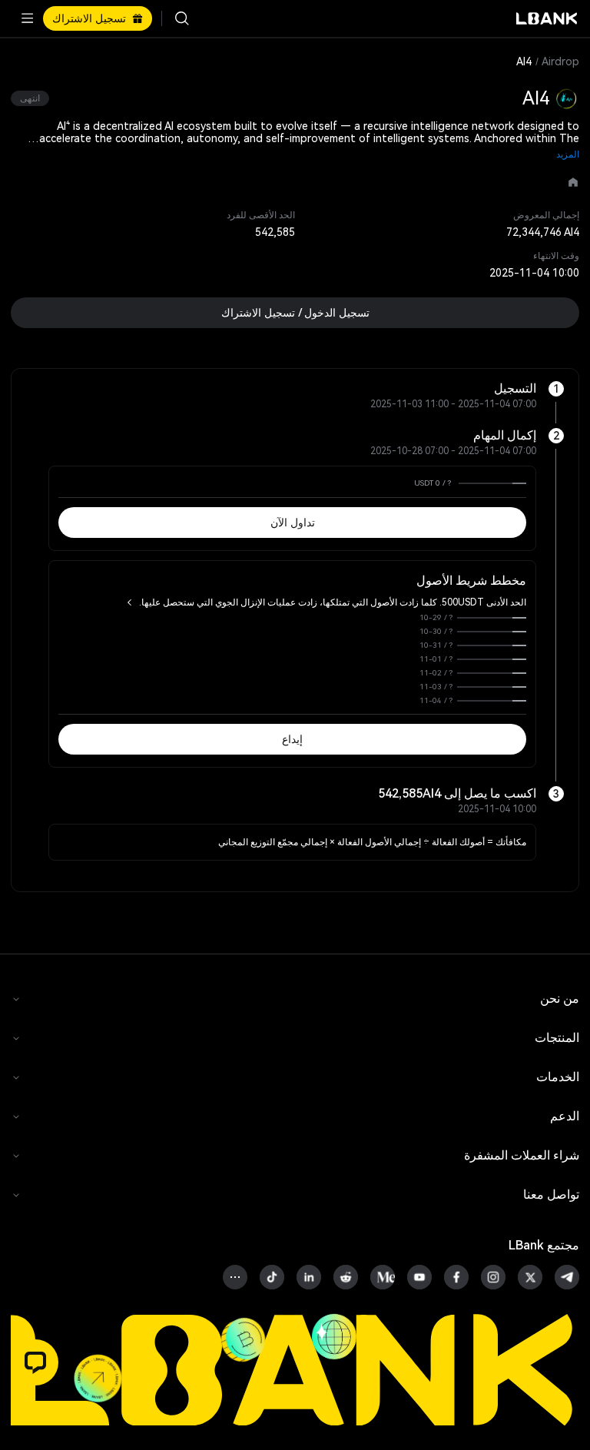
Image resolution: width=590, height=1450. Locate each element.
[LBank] (547, 18)
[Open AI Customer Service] (35, 1362)
